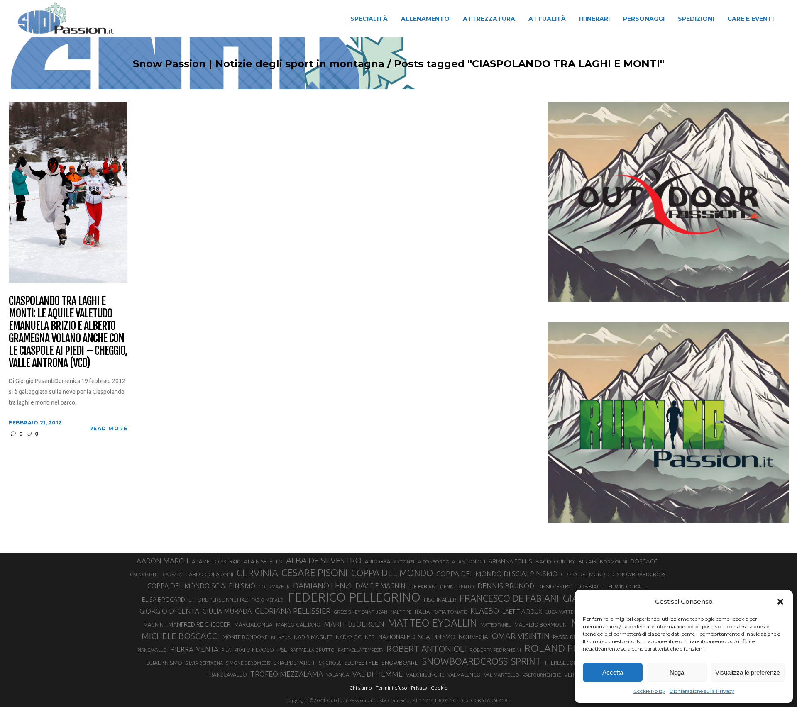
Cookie (439, 687)
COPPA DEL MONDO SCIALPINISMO (201, 586)
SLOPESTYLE (361, 662)
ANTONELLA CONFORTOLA (424, 561)
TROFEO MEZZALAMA (286, 674)
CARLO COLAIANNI (209, 574)
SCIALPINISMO (164, 662)
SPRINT (526, 661)
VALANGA (337, 675)
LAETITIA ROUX (522, 611)
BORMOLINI (613, 561)
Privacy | (420, 687)
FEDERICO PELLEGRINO (354, 597)
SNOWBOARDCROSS (465, 661)
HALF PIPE (401, 611)
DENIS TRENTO (457, 586)
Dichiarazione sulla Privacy (702, 691)
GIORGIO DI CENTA (169, 611)
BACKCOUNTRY (555, 561)
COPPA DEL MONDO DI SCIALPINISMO (496, 574)
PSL (282, 649)
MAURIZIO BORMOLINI (541, 624)
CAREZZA (172, 574)
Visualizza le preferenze (747, 672)
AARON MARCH (162, 561)
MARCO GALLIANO (298, 624)
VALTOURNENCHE (542, 675)
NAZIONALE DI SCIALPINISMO (416, 636)
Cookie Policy (649, 691)
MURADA (281, 637)
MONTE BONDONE (245, 637)
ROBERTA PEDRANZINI (495, 650)
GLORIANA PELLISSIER (292, 611)
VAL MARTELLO (501, 675)
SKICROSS (330, 663)
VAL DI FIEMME (377, 674)
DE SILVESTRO (555, 586)
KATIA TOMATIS (450, 611)
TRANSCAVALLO (227, 675)
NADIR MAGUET (313, 637)
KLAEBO (484, 611)
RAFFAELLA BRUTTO (312, 650)
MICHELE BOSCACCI (180, 636)
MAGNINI (154, 624)
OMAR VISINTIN (520, 636)
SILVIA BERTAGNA (204, 663)
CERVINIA (257, 572)
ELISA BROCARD (163, 599)
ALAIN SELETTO (263, 561)
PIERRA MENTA (194, 649)
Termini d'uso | (393, 687)
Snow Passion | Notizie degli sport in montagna (258, 64)
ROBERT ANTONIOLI (426, 648)
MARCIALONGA (253, 625)
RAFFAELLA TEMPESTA (360, 650)
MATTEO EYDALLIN (432, 622)
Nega (677, 672)
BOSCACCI (645, 561)
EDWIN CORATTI (628, 586)
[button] (780, 601)
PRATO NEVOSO (254, 650)
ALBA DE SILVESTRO (324, 560)
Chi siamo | (362, 687)
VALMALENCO (464, 675)
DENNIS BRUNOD (505, 586)
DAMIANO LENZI (322, 585)
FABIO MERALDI (268, 599)
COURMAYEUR (274, 586)
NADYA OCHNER (355, 637)
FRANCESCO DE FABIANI (509, 598)
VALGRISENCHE (425, 674)
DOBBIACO (590, 586)
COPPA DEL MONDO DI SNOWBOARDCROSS (613, 574)
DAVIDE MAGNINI (381, 586)
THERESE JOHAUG (566, 663)
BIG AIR (587, 561)
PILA (226, 650)
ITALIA (422, 612)
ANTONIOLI (471, 561)
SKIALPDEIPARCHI (294, 663)
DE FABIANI (423, 586)
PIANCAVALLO (152, 650)
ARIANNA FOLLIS (510, 561)
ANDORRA (377, 561)
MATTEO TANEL (495, 624)
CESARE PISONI (314, 573)
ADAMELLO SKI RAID (216, 561)
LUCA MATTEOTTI (564, 611)
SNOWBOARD (400, 662)
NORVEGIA (473, 636)
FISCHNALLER (440, 599)
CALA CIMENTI (144, 574)
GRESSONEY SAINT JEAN (360, 611)
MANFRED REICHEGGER (199, 624)
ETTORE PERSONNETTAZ (218, 599)
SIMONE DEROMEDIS (248, 663)
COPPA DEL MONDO (392, 573)
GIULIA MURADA (227, 611)
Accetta (612, 672)
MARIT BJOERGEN (354, 624)
